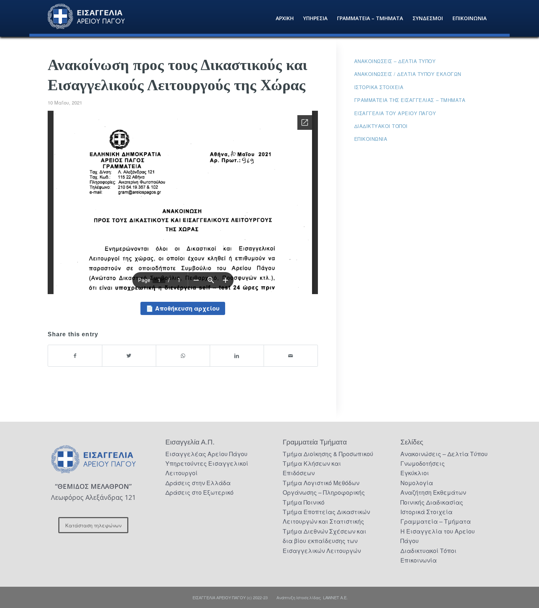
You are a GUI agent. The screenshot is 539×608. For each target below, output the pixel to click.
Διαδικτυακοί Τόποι (381, 125)
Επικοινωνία (371, 138)
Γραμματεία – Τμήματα (435, 521)
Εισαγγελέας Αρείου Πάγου (206, 454)
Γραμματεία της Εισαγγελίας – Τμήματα (410, 99)
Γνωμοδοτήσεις (422, 463)
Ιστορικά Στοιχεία (426, 512)
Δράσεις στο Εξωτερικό (199, 492)
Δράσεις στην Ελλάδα (198, 483)
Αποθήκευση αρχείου (187, 308)
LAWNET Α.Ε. (335, 597)
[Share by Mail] (291, 355)
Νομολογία (416, 483)
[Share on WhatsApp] (183, 355)
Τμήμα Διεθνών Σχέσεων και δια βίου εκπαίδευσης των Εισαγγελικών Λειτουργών (324, 541)
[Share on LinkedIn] (237, 355)
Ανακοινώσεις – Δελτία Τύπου (395, 61)
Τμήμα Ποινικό (303, 502)
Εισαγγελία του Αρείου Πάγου (395, 113)
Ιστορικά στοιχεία (379, 87)
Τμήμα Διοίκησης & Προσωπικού (328, 454)
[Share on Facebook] (75, 355)
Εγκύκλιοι (414, 473)
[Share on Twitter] (129, 355)
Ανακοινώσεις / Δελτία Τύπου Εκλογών (407, 73)
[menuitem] (284, 18)
